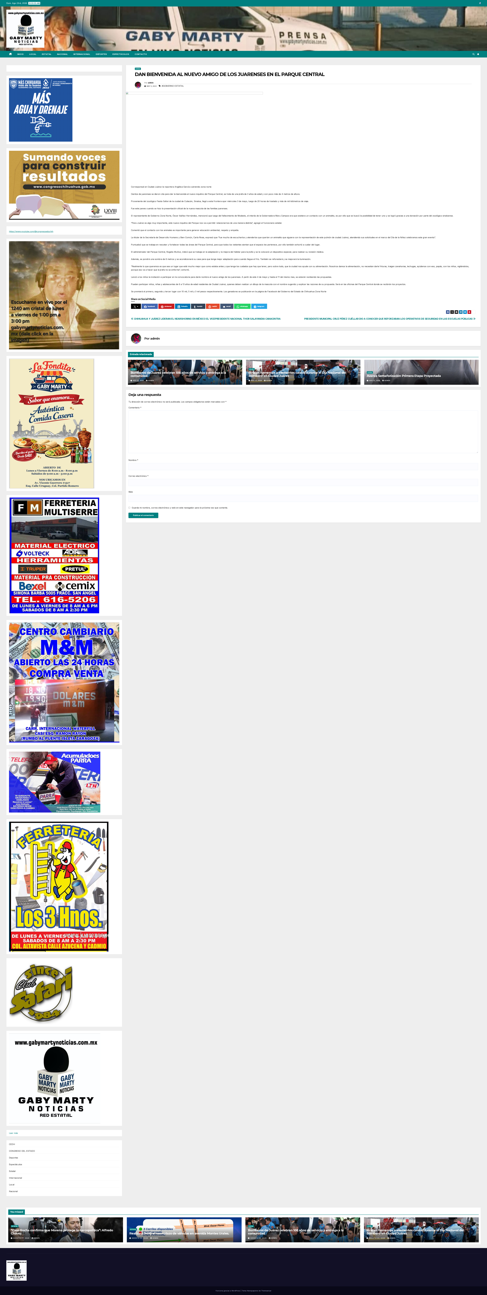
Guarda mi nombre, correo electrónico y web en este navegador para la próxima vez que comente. (180, 507)
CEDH (12, 1144)
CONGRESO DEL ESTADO (22, 1151)
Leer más (13, 1133)
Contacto (141, 54)
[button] (474, 54)
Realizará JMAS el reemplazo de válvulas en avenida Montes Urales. (179, 1233)
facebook (151, 306)
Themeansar (266, 1291)
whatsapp (244, 306)
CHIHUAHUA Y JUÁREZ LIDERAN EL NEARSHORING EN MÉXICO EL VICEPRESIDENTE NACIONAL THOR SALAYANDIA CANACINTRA (206, 318)
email (228, 306)
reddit (214, 306)
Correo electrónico (138, 476)
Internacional (81, 54)
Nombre (133, 460)
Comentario (134, 407)
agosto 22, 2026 (21, 1238)
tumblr (200, 306)
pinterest (168, 306)
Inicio (20, 54)
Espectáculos (120, 54)
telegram (260, 306)
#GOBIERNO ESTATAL (173, 86)
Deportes (101, 54)
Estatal (46, 54)
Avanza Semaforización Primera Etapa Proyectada (404, 376)
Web (130, 492)
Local (32, 54)
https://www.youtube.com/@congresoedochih (31, 231)
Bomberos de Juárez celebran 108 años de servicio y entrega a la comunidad (178, 374)
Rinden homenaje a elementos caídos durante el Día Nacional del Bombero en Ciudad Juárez (297, 374)
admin (150, 83)
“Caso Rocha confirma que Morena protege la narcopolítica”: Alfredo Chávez (62, 1231)
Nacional (62, 54)
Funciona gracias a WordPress (228, 1291)
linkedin (184, 306)
